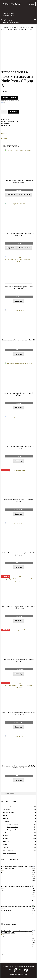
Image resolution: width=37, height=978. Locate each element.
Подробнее (11, 194)
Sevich (5, 844)
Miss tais (6, 838)
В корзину (13, 111)
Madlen (5, 835)
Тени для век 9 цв (23, 27)
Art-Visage (6, 809)
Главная (5, 27)
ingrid (5, 815)
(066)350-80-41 (18, 966)
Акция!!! (7, 123)
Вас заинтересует (8, 850)
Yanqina (5, 847)
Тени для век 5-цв (12, 827)
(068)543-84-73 (29, 966)
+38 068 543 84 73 (8, 15)
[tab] (18, 133)
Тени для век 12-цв (13, 824)
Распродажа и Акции (9, 853)
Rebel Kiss (6, 841)
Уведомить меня (24, 194)
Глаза (16, 27)
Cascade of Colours (9, 812)
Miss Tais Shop (12, 4)
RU (3, 954)
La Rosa (11, 27)
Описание (5, 133)
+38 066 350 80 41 (8, 13)
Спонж (7, 832)
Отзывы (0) (5, 138)
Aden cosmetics (7, 806)
